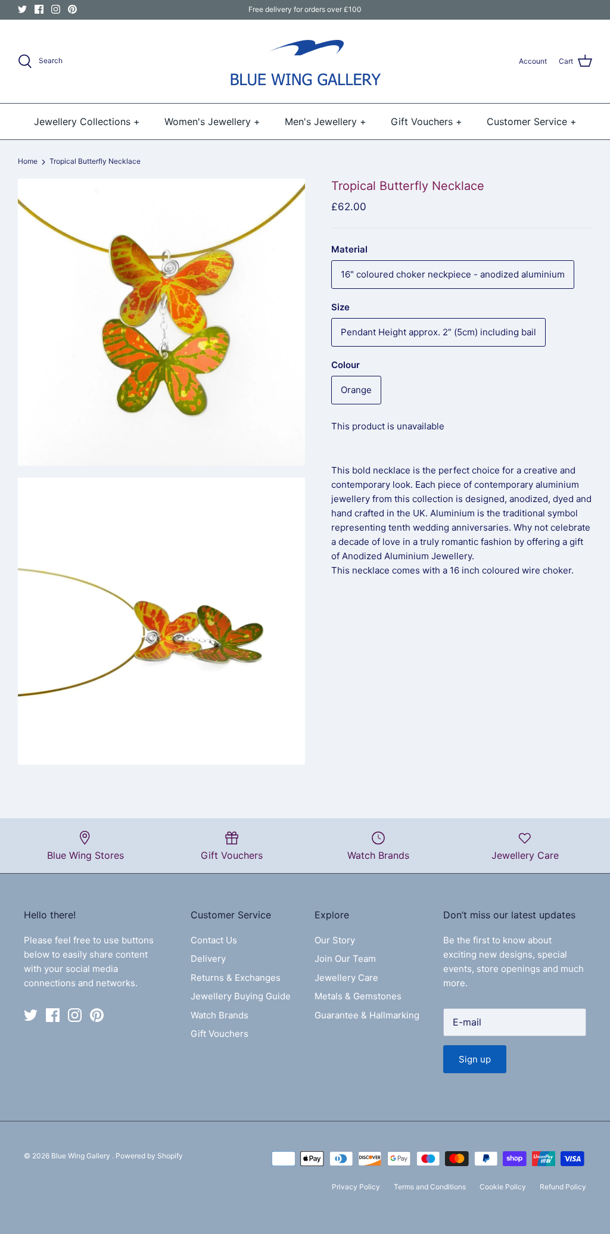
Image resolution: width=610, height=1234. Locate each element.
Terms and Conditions (430, 1186)
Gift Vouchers (219, 1033)
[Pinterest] (72, 9)
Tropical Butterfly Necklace (95, 161)
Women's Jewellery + (212, 121)
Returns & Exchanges (236, 977)
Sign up (475, 1059)
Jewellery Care (346, 977)
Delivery (208, 958)
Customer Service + (532, 121)
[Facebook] (39, 9)
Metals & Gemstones (358, 996)
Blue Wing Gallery (81, 1155)
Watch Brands (219, 1015)
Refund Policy (563, 1186)
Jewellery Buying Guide (241, 996)
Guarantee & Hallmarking (367, 1015)
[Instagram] (55, 9)
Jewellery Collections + (87, 121)
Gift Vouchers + (426, 121)
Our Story (335, 940)
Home (28, 161)
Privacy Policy (356, 1186)
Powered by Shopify (149, 1155)
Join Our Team (345, 958)
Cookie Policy (503, 1186)
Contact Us (214, 940)
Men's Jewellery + (325, 121)
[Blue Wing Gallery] (305, 61)
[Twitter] (22, 9)
